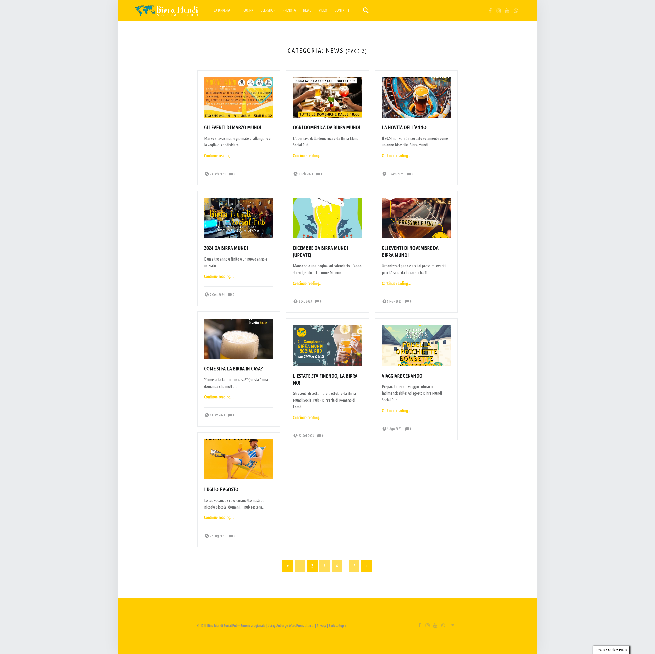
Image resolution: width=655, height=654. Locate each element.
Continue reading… (219, 155)
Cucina (248, 10)
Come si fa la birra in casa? (233, 368)
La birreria (222, 10)
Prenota (289, 10)
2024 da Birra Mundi (226, 248)
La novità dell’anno (404, 127)
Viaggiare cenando (402, 376)
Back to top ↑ (337, 626)
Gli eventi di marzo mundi (232, 127)
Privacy (321, 626)
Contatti (342, 10)
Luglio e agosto (221, 489)
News (307, 10)
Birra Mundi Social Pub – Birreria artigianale (236, 626)
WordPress (296, 626)
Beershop (268, 10)
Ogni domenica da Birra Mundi (326, 127)
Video (323, 10)
